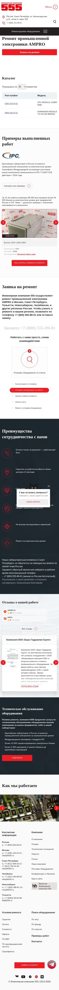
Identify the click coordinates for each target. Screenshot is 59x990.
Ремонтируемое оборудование (26, 31)
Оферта (5, 934)
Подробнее (17, 758)
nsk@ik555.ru (8, 890)
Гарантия (6, 919)
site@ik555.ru (8, 855)
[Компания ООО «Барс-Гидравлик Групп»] (13, 658)
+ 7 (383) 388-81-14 (13, 887)
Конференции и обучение (43, 874)
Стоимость (7, 929)
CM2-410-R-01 (11, 103)
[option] (29, 232)
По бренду (36, 924)
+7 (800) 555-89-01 (14, 23)
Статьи (35, 859)
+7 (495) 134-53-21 (13, 853)
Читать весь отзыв (29, 686)
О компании (37, 839)
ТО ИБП (5, 939)
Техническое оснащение (43, 849)
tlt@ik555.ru (7, 900)
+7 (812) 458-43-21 (13, 864)
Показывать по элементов (19, 86)
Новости (35, 854)
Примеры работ (40, 936)
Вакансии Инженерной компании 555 (45, 886)
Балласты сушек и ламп (26, 254)
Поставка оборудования (42, 869)
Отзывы (35, 844)
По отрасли (37, 929)
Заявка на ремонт (29, 965)
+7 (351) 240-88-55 (13, 877)
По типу (35, 919)
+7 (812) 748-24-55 (10, 866)
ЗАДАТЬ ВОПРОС (33, 502)
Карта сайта (37, 879)
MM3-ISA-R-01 (11, 113)
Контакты (37, 941)
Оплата (5, 924)
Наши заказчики (39, 864)
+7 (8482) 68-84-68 (13, 898)
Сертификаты (8, 951)
